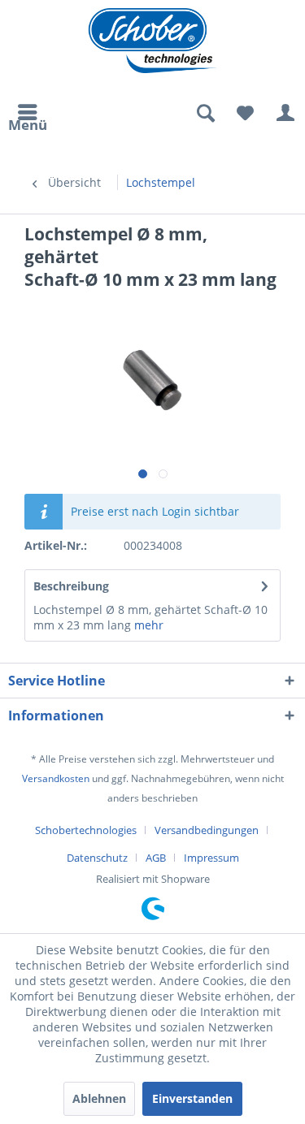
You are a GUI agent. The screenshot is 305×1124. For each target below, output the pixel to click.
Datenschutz (97, 857)
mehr (147, 625)
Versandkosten (55, 778)
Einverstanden (192, 1098)
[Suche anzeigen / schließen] (205, 113)
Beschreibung (71, 586)
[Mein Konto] (284, 113)
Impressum (211, 857)
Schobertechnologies (86, 830)
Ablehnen (99, 1098)
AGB (156, 857)
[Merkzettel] (245, 113)
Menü (27, 122)
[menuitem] (27, 113)
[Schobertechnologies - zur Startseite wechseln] (152, 40)
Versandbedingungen (207, 830)
